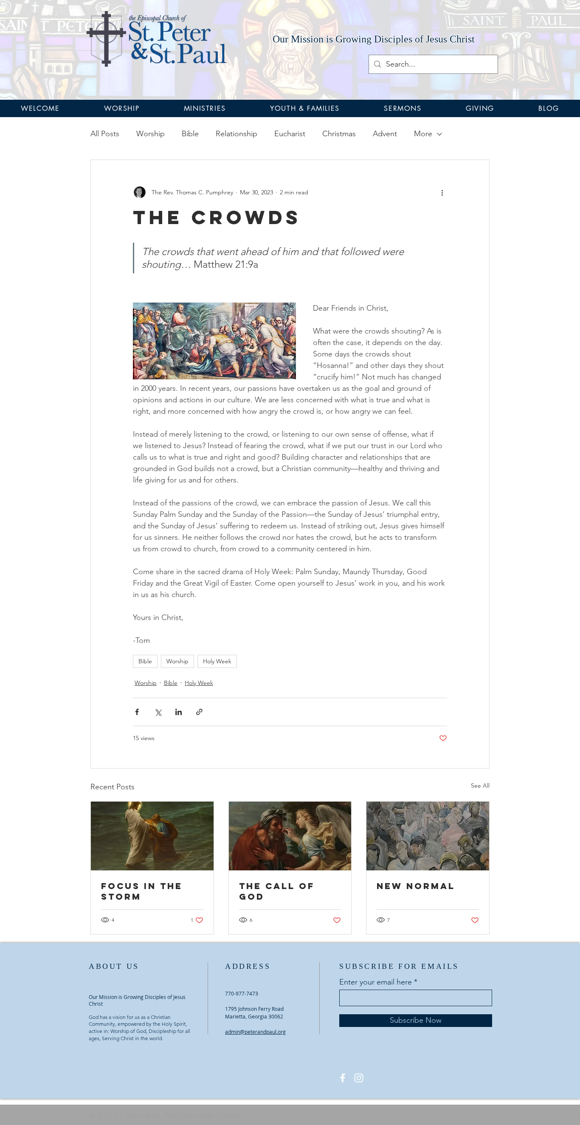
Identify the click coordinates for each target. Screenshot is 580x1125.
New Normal (416, 886)
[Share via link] (199, 712)
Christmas (339, 133)
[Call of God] (290, 836)
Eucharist (289, 133)
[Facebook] (343, 1078)
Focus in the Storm (142, 891)
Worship (150, 133)
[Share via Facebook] (137, 712)
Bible (190, 133)
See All (480, 785)
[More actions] (442, 192)
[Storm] (152, 836)
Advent (385, 133)
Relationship (236, 133)
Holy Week (217, 661)
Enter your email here (375, 982)
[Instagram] (359, 1078)
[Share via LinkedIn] (179, 712)
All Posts (104, 133)
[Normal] (427, 836)
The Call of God (277, 891)
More (423, 133)
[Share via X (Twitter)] (158, 712)
